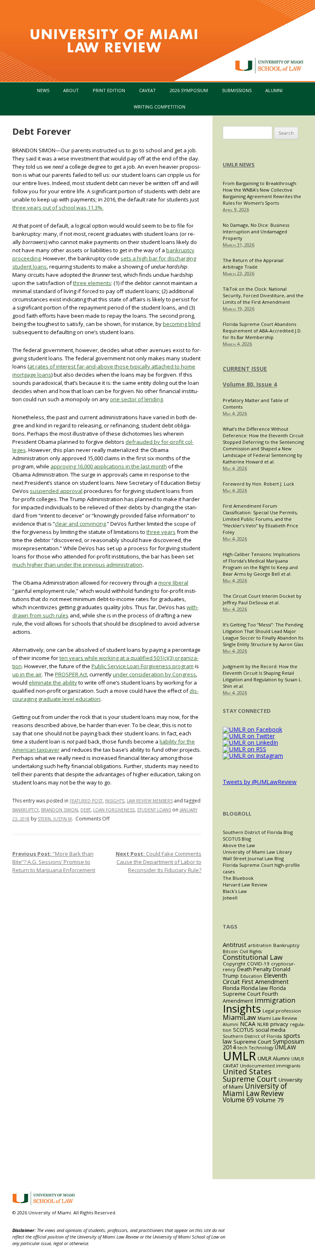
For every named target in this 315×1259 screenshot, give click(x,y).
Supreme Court (252, 1041)
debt (85, 810)
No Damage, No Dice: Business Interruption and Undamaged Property (256, 231)
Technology (261, 1048)
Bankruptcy (25, 810)
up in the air (27, 674)
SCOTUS (243, 1029)
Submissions (236, 90)
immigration (275, 1000)
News (43, 90)
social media (270, 1029)
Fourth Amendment (250, 997)
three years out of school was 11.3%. (57, 207)
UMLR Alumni (274, 1058)
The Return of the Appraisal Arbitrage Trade (253, 263)
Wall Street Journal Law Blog (253, 858)
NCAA (248, 1024)
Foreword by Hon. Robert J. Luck (258, 484)
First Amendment (265, 982)
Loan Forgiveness (114, 810)
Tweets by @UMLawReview (260, 782)
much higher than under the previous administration (77, 564)
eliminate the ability (53, 682)
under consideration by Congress (154, 674)
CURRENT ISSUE (245, 369)
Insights (114, 801)
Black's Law (235, 891)
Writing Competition (159, 107)
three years (161, 532)
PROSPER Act (71, 674)
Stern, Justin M (55, 819)
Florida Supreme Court (254, 991)
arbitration (260, 945)
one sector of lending (136, 399)
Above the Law (239, 845)
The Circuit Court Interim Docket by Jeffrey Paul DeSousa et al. (262, 599)
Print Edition (109, 90)
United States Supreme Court (250, 1075)
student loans (154, 810)
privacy (279, 1024)
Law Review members (150, 801)
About (71, 90)
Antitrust (235, 945)
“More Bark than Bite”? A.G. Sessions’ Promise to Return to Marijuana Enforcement (53, 862)
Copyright (234, 964)
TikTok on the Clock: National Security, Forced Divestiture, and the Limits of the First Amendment (263, 295)
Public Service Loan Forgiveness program (142, 666)
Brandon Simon (59, 810)
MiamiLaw (239, 1017)
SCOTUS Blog (237, 839)
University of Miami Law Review (255, 1089)
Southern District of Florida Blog (258, 832)
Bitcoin (230, 951)
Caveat (147, 90)
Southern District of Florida (252, 1036)
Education (251, 976)
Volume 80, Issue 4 (250, 384)
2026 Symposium (189, 90)
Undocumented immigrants (270, 1066)
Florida (231, 988)
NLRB (263, 1024)
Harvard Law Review (245, 885)
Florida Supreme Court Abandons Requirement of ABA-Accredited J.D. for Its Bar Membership (262, 330)
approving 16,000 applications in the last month (108, 466)
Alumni (274, 90)
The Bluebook (238, 878)
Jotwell (230, 898)
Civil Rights (251, 951)
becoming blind (182, 324)
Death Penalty (254, 969)
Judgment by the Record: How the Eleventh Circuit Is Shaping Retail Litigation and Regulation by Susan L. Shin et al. (262, 676)
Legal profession (281, 1011)
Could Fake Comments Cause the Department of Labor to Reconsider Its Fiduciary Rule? (158, 862)
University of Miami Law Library (257, 852)
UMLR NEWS (239, 164)
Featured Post (86, 801)
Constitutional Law (253, 957)
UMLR (239, 1056)
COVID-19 (258, 964)
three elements (92, 283)
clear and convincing (80, 523)
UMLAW (285, 1047)
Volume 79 (270, 1100)
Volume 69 (238, 1100)
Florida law (254, 988)
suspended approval (56, 491)
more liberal (173, 582)
